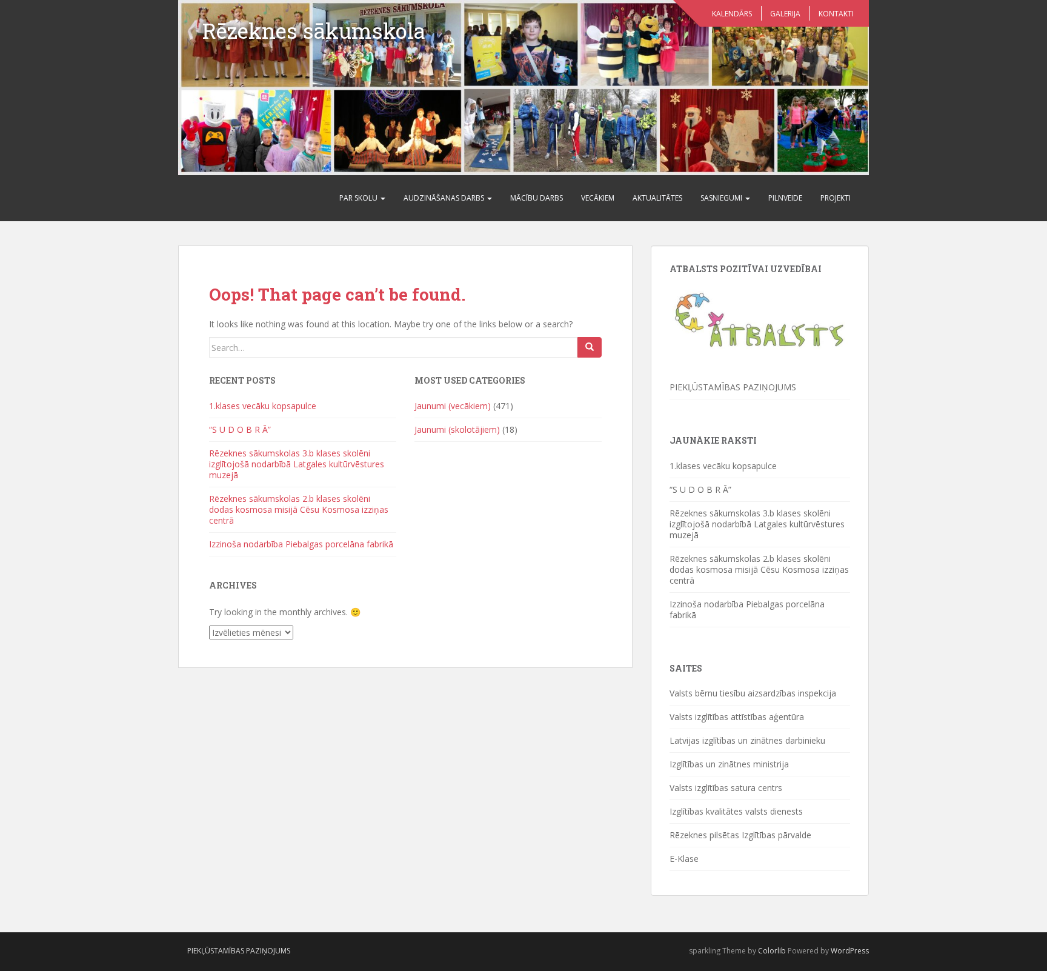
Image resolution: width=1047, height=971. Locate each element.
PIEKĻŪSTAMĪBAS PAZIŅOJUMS (733, 387)
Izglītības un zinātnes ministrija (729, 764)
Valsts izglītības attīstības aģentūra (737, 716)
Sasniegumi (722, 198)
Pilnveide (785, 198)
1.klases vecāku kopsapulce (262, 406)
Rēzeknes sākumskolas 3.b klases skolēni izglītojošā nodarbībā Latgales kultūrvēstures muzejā (296, 464)
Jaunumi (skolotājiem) (457, 429)
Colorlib (772, 951)
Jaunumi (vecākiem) (452, 406)
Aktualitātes (657, 198)
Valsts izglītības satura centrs (726, 787)
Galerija (785, 13)
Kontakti (836, 13)
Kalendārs (732, 13)
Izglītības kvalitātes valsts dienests (736, 811)
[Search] (589, 347)
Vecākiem (597, 198)
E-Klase (684, 858)
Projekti (835, 198)
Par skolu (359, 198)
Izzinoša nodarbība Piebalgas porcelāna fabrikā (301, 544)
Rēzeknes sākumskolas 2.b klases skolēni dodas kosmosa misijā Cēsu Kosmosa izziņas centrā (298, 509)
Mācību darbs (536, 198)
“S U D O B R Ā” (240, 429)
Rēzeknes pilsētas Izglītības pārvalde (740, 835)
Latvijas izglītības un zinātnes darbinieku (747, 740)
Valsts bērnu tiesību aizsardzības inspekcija (753, 693)
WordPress (850, 951)
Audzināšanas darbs (445, 198)
